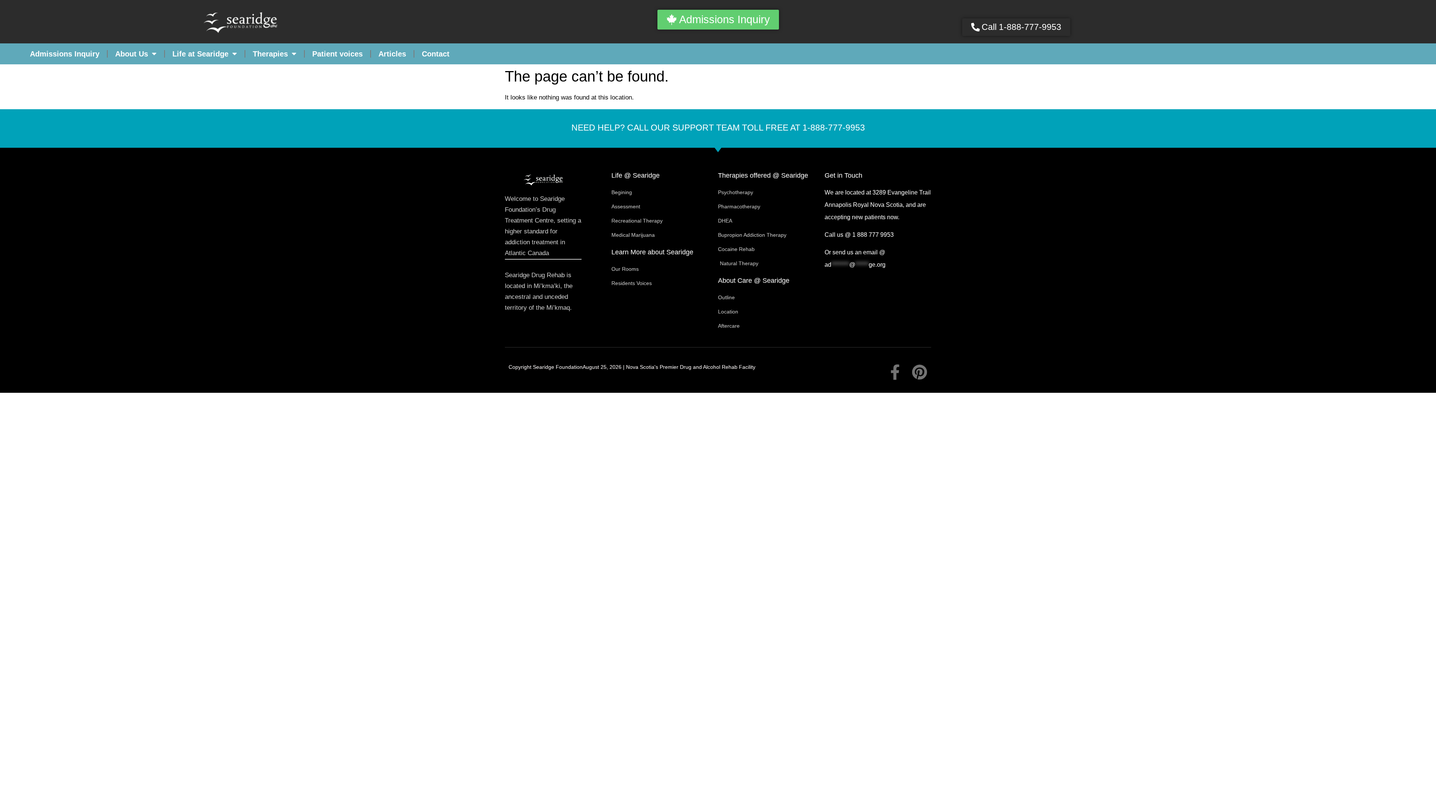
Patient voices (337, 54)
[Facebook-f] (895, 372)
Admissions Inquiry (64, 54)
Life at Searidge (200, 54)
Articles (392, 54)
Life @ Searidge (635, 175)
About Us (131, 54)
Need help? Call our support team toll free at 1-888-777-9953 (718, 127)
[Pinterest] (919, 372)
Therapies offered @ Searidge (763, 175)
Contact (435, 54)
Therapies (270, 54)
